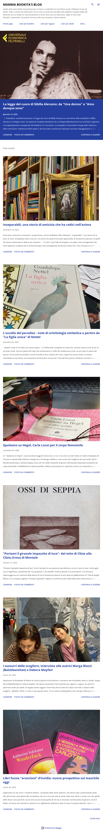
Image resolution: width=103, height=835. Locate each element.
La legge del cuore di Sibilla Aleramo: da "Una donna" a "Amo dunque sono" (48, 106)
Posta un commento (24, 134)
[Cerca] (92, 4)
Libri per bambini (26, 24)
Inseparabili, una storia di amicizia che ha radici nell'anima (47, 224)
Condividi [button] (7, 134)
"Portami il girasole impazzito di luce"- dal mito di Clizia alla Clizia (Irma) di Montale (47, 555)
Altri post (95, 818)
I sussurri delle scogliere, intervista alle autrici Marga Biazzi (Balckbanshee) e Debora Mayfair (47, 668)
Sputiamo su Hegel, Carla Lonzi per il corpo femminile (43, 445)
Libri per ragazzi (48, 24)
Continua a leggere (90, 134)
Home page (8, 24)
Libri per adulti (67, 24)
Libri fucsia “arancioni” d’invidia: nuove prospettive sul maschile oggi (51, 780)
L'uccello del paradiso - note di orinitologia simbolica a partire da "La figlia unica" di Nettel (51, 335)
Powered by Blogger (53, 828)
